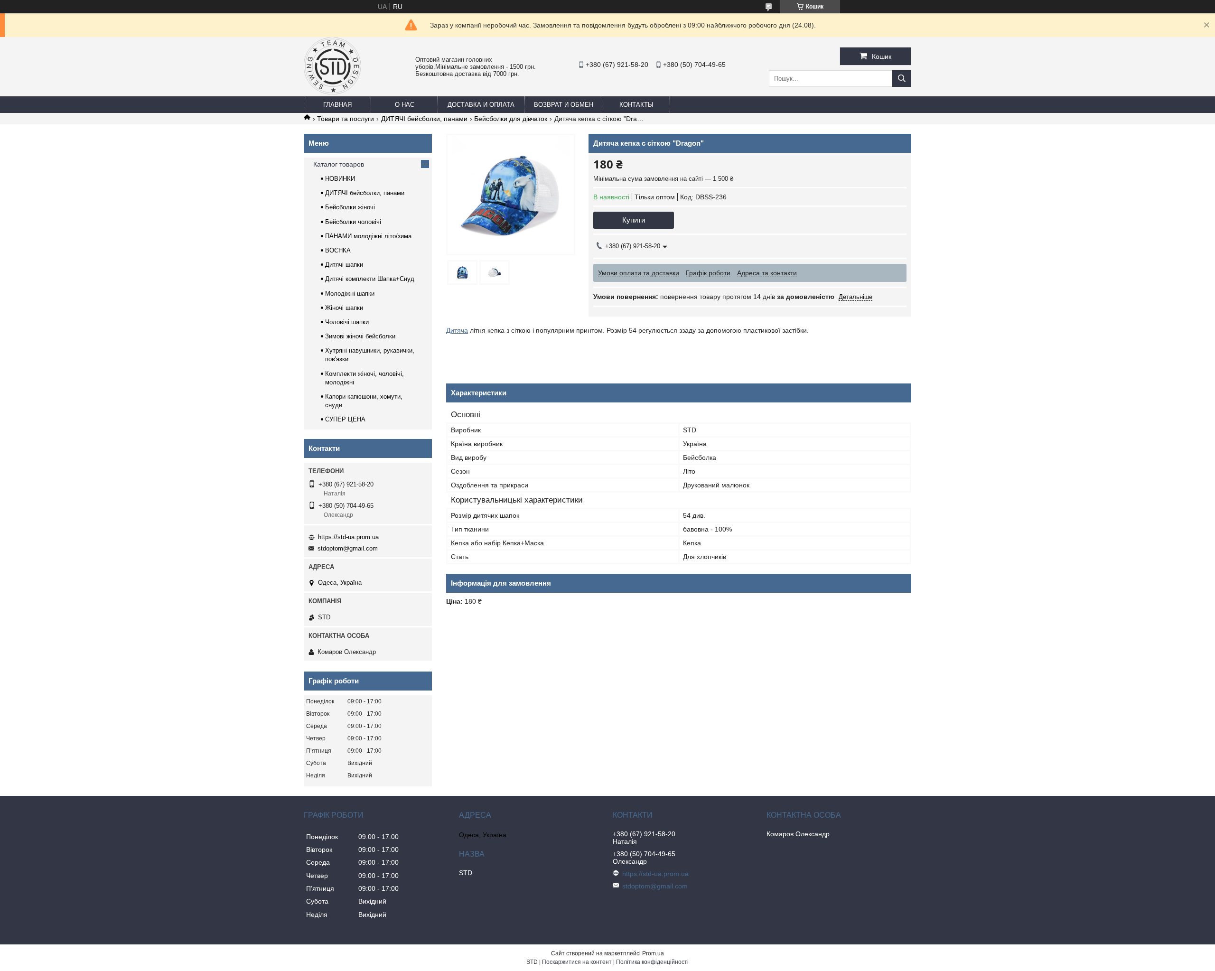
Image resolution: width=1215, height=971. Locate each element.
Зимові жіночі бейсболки (360, 336)
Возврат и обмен (563, 104)
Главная (337, 104)
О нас (404, 104)
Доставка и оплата (481, 104)
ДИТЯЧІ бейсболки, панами (424, 118)
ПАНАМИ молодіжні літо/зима (368, 236)
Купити (633, 220)
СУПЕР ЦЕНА (345, 419)
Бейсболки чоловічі (353, 221)
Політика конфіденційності (652, 962)
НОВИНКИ (340, 178)
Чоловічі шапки (347, 322)
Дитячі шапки (344, 264)
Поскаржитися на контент (577, 962)
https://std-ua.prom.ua (348, 537)
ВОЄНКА (338, 250)
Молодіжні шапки (349, 293)
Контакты (636, 104)
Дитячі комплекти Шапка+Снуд (369, 278)
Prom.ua (653, 953)
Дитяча (457, 330)
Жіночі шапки (344, 307)
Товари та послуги (345, 118)
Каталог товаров (338, 164)
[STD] (332, 92)
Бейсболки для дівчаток (510, 118)
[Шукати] (901, 78)
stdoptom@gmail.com (348, 548)
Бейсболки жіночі (350, 207)
